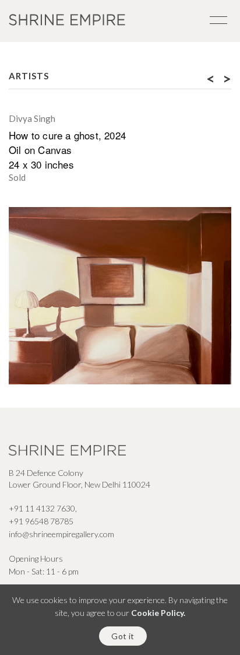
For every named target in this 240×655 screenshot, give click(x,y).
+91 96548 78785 (41, 521)
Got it (122, 636)
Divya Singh (32, 118)
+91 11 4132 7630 (42, 508)
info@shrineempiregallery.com (61, 534)
